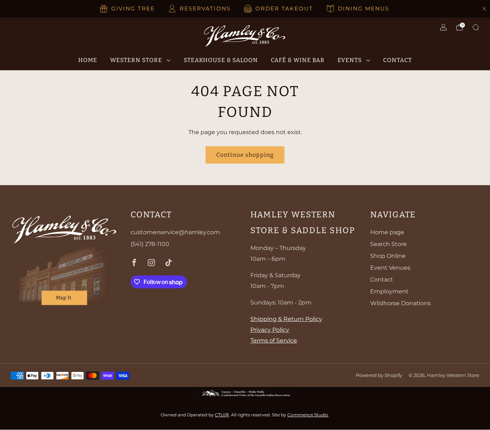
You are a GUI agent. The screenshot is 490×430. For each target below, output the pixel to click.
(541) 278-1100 (150, 244)
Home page (387, 232)
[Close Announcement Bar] (484, 8)
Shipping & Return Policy (286, 319)
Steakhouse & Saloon (221, 60)
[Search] (475, 27)
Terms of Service (273, 340)
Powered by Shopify (379, 375)
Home (87, 60)
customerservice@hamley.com (175, 232)
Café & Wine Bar (298, 60)
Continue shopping (245, 154)
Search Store (388, 244)
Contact (397, 60)
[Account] (443, 27)
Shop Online (388, 255)
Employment (389, 291)
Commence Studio (307, 414)
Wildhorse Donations (400, 303)
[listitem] (128, 8)
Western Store (136, 60)
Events (350, 60)
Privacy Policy (269, 329)
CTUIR (222, 414)
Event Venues (390, 267)
